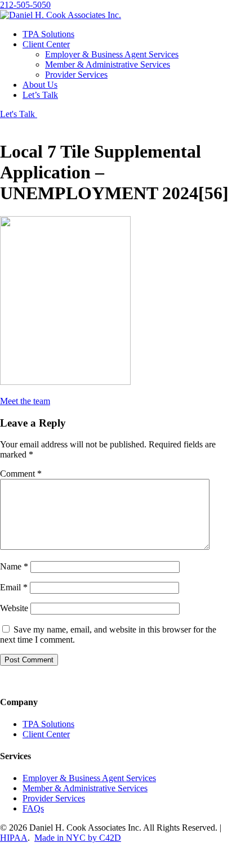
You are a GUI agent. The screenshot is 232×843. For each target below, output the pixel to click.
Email (14, 587)
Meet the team (25, 401)
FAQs (33, 808)
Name (14, 566)
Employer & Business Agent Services (112, 54)
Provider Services (76, 74)
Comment (21, 473)
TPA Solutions (48, 34)
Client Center (46, 44)
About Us (40, 84)
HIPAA (14, 837)
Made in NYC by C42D (77, 837)
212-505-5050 (25, 5)
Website (14, 608)
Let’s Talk (40, 95)
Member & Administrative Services (107, 64)
